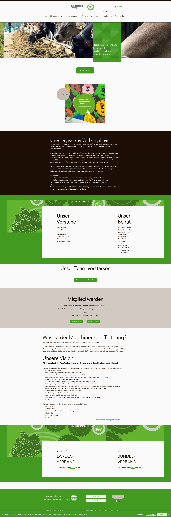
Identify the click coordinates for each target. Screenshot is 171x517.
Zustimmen (162, 514)
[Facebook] (117, 501)
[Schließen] (169, 514)
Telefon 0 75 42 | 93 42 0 (52, 496)
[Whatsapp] (119, 501)
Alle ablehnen (151, 514)
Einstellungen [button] (140, 514)
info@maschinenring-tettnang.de (85, 315)
